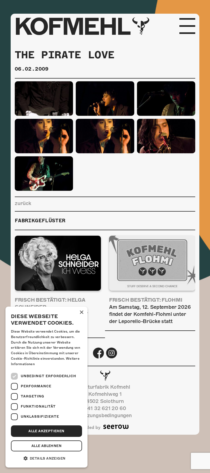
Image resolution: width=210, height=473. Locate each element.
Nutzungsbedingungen (105, 415)
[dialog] (46, 387)
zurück (23, 203)
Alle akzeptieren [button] (46, 431)
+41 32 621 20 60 (105, 408)
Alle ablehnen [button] (46, 446)
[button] (46, 458)
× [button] (81, 312)
